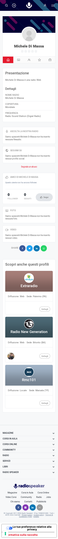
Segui (45, 197)
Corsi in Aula (27, 492)
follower (13, 196)
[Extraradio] (29, 292)
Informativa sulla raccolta (21, 534)
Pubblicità (41, 501)
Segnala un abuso (29, 166)
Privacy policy (27, 515)
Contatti (28, 501)
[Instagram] (25, 507)
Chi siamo (15, 501)
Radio (39, 497)
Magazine (12, 492)
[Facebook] (18, 507)
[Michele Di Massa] (29, 34)
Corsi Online (43, 492)
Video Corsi (11, 497)
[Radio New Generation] (29, 339)
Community (26, 497)
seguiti (27, 196)
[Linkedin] (33, 507)
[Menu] (45, 5)
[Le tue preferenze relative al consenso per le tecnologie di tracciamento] (5, 534)
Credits (36, 516)
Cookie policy (39, 515)
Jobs (48, 497)
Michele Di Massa (29, 46)
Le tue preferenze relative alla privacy (32, 528)
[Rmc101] (29, 386)
